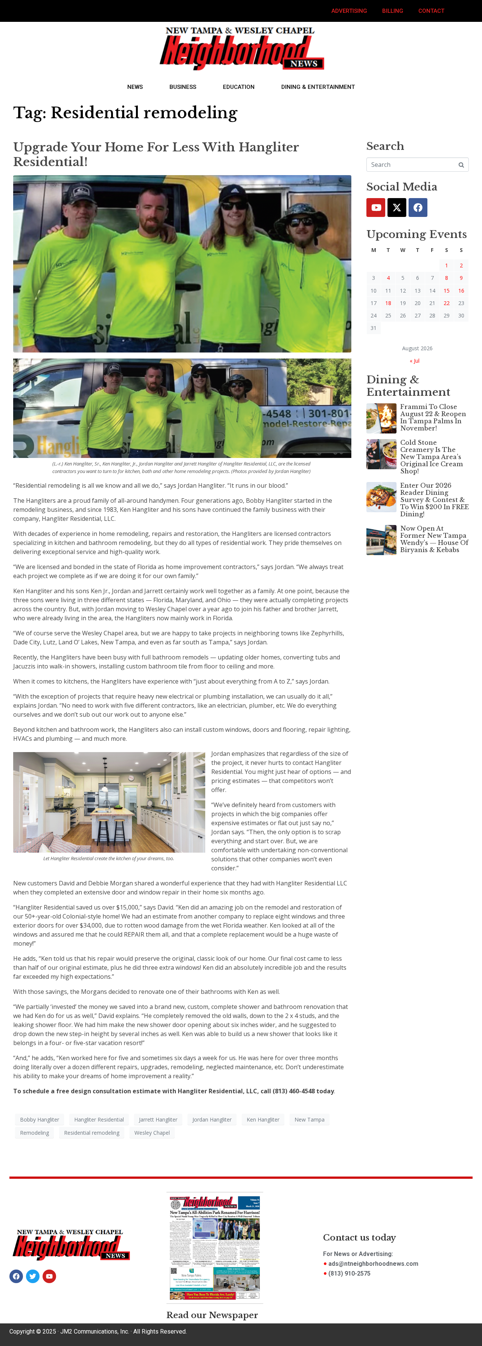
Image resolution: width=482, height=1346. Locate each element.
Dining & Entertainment (318, 87)
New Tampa (309, 1119)
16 (461, 290)
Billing (392, 11)
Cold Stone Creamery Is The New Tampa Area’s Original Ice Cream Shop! (431, 457)
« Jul (414, 360)
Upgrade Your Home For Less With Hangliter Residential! (156, 154)
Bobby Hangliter (39, 1119)
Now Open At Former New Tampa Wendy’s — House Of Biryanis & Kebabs (434, 539)
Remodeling (34, 1132)
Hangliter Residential (99, 1119)
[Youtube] (375, 207)
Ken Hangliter (263, 1119)
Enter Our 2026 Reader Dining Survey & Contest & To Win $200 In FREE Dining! (434, 500)
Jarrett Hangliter (158, 1119)
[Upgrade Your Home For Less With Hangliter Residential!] (182, 263)
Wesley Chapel (152, 1132)
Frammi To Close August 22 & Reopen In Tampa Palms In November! (433, 417)
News (135, 87)
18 (388, 303)
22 (447, 303)
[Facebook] (418, 207)
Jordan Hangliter (212, 1119)
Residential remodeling (91, 1132)
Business (182, 87)
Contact (431, 11)
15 (447, 290)
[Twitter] (396, 207)
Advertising (349, 11)
